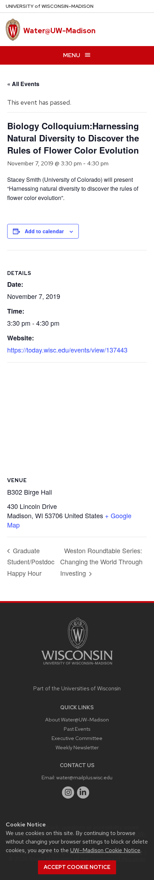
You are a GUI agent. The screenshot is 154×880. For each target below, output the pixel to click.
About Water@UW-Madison (77, 719)
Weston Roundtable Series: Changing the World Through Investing (101, 562)
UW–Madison (49, 6)
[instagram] (68, 792)
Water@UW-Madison (59, 30)
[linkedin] (83, 792)
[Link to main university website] (77, 666)
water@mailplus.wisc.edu (84, 777)
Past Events (77, 728)
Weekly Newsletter (77, 747)
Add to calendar (44, 231)
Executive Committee (77, 738)
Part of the (77, 688)
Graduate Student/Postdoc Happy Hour (30, 562)
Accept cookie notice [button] (77, 867)
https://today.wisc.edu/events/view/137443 (67, 349)
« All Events (23, 84)
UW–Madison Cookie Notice (105, 850)
